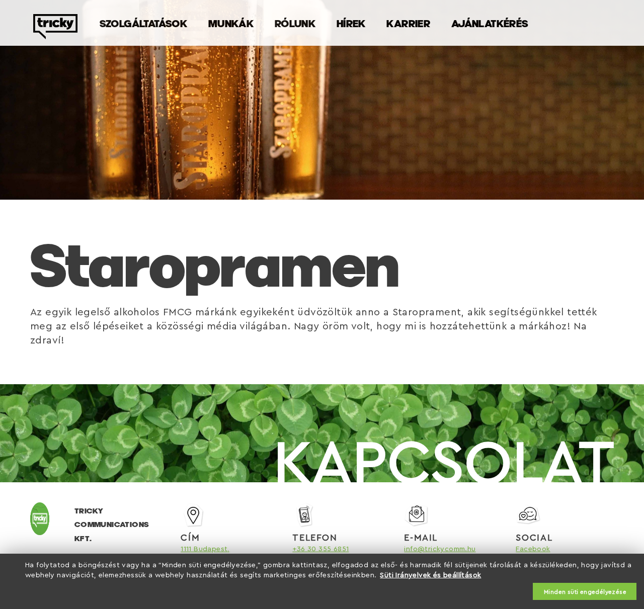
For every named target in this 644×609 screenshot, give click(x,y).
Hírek (351, 23)
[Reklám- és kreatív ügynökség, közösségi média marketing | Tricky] (55, 34)
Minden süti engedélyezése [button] (585, 592)
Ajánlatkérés (490, 23)
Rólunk (295, 23)
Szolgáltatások (144, 23)
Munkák (231, 23)
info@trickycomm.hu (439, 549)
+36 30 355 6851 (320, 549)
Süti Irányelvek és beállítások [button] (430, 575)
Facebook (533, 549)
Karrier (408, 23)
